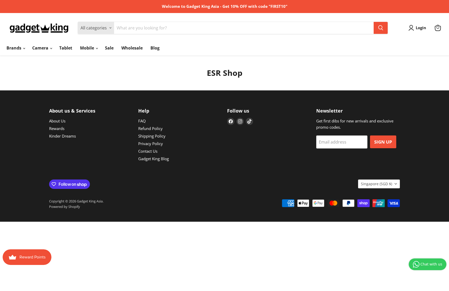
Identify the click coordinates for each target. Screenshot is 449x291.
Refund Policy (150, 128)
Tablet (65, 48)
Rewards (56, 128)
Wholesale (132, 48)
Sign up (383, 142)
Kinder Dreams (62, 136)
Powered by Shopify (64, 206)
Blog (155, 48)
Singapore (376, 183)
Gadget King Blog (153, 158)
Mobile (87, 48)
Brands (14, 48)
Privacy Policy (150, 143)
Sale (109, 48)
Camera (40, 48)
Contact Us (147, 151)
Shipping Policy (152, 136)
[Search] (381, 28)
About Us (57, 120)
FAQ (142, 120)
